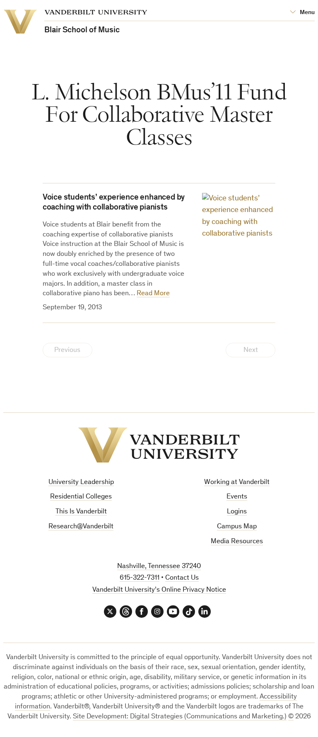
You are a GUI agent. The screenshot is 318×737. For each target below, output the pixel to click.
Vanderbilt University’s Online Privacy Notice (159, 590)
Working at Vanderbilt (237, 482)
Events (236, 497)
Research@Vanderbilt (80, 526)
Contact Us (182, 578)
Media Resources (237, 541)
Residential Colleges (81, 497)
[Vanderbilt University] (159, 445)
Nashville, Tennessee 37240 (159, 566)
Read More (153, 293)
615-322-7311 (139, 578)
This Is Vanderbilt (81, 511)
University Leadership (81, 482)
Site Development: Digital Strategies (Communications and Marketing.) (180, 716)
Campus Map (237, 526)
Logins (237, 511)
